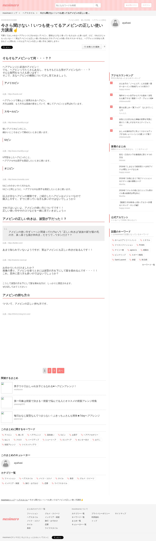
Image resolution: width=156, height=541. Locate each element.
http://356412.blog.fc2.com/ (19, 314)
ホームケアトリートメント (126, 240)
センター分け (83, 440)
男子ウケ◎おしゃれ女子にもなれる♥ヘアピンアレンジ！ (45, 386)
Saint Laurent (120, 260)
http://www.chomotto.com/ (18, 179)
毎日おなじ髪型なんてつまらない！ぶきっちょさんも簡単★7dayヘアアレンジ (57, 415)
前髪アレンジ (10, 445)
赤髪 (134, 260)
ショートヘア (50, 440)
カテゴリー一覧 (78, 513)
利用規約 (95, 517)
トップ (94, 521)
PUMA (141, 245)
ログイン (146, 5)
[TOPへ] (11, 6)
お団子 (74, 435)
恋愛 (46, 483)
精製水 (146, 250)
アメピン (71, 20)
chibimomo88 (124, 101)
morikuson (18, 389)
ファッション (10, 478)
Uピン (63, 435)
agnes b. (133, 250)
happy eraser (124, 89)
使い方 (83, 20)
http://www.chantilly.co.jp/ (18, 122)
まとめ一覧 (76, 521)
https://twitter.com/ (15, 243)
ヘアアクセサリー (91, 435)
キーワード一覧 (148, 265)
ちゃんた (122, 113)
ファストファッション (124, 245)
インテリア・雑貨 (12, 483)
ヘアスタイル (27, 478)
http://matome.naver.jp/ (17, 260)
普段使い (50, 435)
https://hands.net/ (15, 94)
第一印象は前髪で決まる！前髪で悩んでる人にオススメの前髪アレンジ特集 (55, 401)
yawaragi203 (19, 404)
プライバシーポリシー (101, 513)
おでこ (98, 440)
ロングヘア (67, 440)
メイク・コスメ (45, 478)
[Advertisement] (26, 341)
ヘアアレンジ (97, 20)
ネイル (61, 478)
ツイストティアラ (29, 445)
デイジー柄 (119, 250)
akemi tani (18, 419)
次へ (60, 370)
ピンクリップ (120, 255)
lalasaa (122, 160)
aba (120, 125)
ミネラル (146, 240)
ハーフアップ (33, 440)
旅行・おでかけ (31, 483)
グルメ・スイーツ (87, 478)
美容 (71, 478)
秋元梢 (144, 260)
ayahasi (18, 463)
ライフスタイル (60, 483)
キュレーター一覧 (79, 524)
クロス (19, 440)
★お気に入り (131, 5)
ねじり (7, 440)
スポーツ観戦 (137, 255)
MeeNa (122, 184)
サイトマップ (120, 513)
